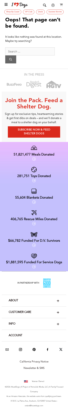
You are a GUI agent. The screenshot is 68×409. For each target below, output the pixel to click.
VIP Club (28, 12)
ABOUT (13, 300)
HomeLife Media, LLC (39, 387)
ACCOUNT (15, 335)
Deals (40, 12)
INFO (12, 323)
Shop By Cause (12, 12)
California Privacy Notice (34, 362)
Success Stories (55, 12)
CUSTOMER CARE (20, 312)
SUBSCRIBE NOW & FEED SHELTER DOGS (34, 132)
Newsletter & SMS (34, 368)
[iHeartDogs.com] (19, 5)
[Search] (10, 59)
